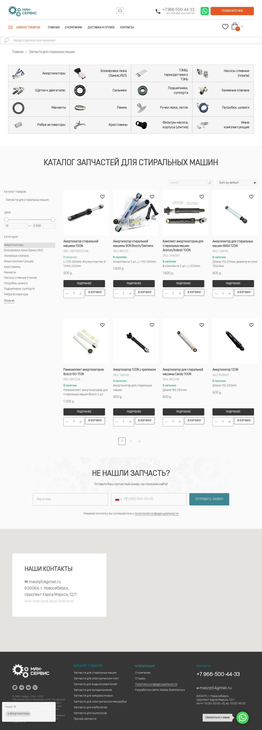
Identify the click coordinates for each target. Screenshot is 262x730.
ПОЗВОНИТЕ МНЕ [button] (232, 10)
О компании (142, 672)
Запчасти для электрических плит (96, 678)
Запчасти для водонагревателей (95, 684)
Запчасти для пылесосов (90, 713)
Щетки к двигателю (50, 90)
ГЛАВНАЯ (54, 27)
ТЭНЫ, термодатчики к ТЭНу (176, 75)
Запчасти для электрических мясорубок (100, 701)
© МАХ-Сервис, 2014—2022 (28, 696)
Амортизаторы (53, 73)
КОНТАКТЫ (127, 27)
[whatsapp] (14, 687)
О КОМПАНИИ (73, 27)
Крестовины (118, 125)
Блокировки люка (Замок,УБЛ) (114, 73)
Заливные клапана (235, 90)
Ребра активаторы (51, 125)
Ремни (122, 107)
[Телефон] (35, 687)
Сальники (120, 90)
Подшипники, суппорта (178, 90)
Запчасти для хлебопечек (90, 707)
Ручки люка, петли (174, 107)
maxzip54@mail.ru (45, 582)
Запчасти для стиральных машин (95, 672)
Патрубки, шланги (235, 107)
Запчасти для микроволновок (93, 695)
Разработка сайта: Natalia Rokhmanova (160, 690)
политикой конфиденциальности (156, 513)
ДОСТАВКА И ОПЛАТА (101, 27)
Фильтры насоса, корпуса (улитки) (175, 125)
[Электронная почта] (28, 687)
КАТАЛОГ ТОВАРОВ (28, 27)
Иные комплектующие (236, 125)
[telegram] (21, 687)
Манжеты (59, 107)
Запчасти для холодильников (93, 690)
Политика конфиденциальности (156, 684)
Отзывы (140, 678)
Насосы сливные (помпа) (236, 73)
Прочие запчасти (85, 719)
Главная (17, 52)
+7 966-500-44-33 (178, 10)
